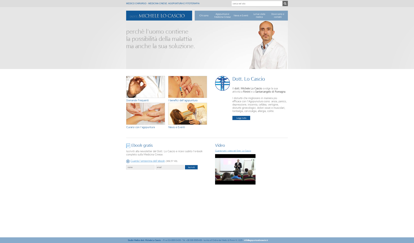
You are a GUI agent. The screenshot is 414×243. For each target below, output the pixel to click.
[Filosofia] (145, 113)
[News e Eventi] (187, 113)
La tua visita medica (259, 15)
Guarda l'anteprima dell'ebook (148, 161)
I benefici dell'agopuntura (182, 100)
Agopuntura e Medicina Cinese (222, 15)
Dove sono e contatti (277, 15)
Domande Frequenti (137, 100)
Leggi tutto (241, 118)
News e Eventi (241, 15)
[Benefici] (187, 86)
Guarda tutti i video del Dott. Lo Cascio (233, 150)
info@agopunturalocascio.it (256, 240)
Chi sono (203, 15)
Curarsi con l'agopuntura (140, 127)
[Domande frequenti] (145, 86)
